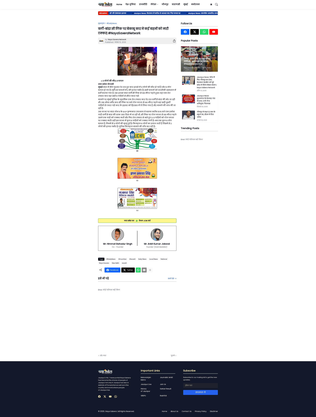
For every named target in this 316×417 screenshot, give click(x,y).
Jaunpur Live (146, 384)
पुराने (173, 355)
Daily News (142, 259)
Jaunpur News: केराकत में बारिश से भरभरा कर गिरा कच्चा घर (150, 13)
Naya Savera (104, 263)
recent (124, 263)
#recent (132, 259)
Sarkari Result (165, 389)
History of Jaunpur (145, 390)
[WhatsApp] (138, 270)
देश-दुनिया (131, 4)
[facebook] (185, 32)
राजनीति (143, 4)
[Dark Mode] (209, 4)
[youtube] (213, 32)
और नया (103, 355)
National (164, 259)
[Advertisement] (123, 324)
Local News (153, 259)
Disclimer (214, 411)
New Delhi (115, 263)
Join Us (163, 384)
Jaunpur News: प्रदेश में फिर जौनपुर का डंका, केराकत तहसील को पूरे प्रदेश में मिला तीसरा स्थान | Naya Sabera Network (207, 82)
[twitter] (194, 32)
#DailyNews (112, 23)
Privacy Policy (201, 411)
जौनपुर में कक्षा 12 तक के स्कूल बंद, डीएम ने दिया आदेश (206, 114)
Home (119, 4)
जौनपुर (165, 4)
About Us (174, 411)
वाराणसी (176, 4)
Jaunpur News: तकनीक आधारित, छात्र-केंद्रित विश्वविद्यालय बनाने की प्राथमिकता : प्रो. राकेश (215, 13)
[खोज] (215, 4)
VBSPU (143, 395)
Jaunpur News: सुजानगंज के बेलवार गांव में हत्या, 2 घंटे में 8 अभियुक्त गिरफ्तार (206, 100)
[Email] (144, 270)
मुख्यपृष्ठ (101, 23)
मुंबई (185, 4)
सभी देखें (171, 278)
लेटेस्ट (153, 4)
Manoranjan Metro (146, 378)
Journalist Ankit (166, 377)
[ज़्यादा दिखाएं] (150, 270)
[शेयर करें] (173, 40)
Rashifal (163, 395)
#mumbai (122, 259)
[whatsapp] (204, 32)
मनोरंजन (195, 4)
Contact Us (186, 411)
